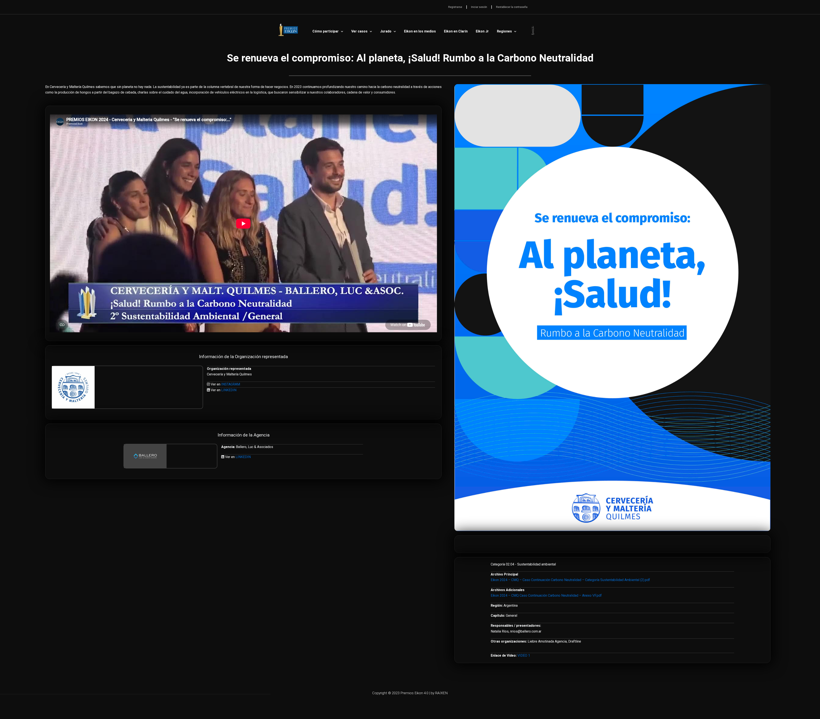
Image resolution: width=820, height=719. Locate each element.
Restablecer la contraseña (511, 7)
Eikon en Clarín (456, 31)
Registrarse (455, 7)
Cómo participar (325, 31)
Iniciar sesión (479, 7)
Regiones (504, 31)
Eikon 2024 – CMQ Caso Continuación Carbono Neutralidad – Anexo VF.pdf (546, 595)
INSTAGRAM (230, 384)
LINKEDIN (228, 390)
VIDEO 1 (523, 655)
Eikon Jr (482, 31)
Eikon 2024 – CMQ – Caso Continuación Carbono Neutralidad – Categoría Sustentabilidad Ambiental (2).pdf (570, 580)
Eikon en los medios (420, 31)
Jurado (385, 31)
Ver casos (359, 31)
